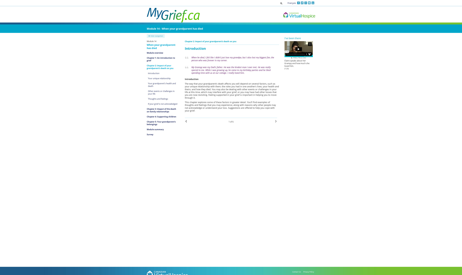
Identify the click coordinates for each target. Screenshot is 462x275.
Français (292, 3)
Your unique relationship (159, 78)
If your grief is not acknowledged (162, 104)
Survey (150, 134)
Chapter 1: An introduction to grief (161, 59)
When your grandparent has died (161, 46)
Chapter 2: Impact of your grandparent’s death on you (160, 67)
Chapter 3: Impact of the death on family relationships (161, 110)
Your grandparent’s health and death (162, 84)
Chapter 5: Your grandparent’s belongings (161, 123)
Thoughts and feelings (158, 99)
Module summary (155, 129)
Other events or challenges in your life (161, 92)
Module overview (155, 53)
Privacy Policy (308, 272)
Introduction (153, 73)
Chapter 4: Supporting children (161, 116)
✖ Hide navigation (155, 36)
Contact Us (296, 272)
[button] (281, 3)
